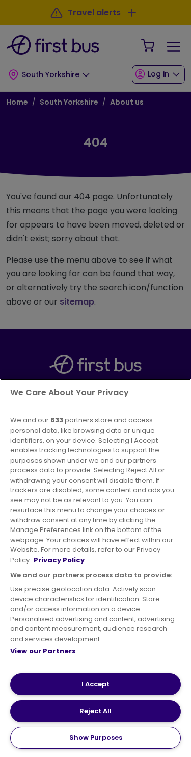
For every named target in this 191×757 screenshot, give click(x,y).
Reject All (95, 711)
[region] (95, 567)
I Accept (95, 684)
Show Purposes (95, 737)
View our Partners (43, 651)
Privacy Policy (59, 560)
